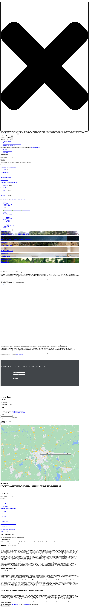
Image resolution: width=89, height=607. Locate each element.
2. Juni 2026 (3, 169)
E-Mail (2, 418)
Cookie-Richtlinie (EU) (8, 205)
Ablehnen (8, 147)
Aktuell (2, 231)
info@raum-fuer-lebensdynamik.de (18, 412)
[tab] (41, 503)
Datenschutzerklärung (7, 151)
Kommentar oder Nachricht (7, 421)
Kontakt (4, 202)
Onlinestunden (9, 214)
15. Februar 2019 (4, 531)
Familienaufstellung (10, 225)
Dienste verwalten (7, 142)
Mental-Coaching (9, 221)
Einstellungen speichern (26, 147)
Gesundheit (8, 220)
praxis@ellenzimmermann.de (18, 411)
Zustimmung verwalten (5, 605)
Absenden (3, 422)
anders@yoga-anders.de (19, 409)
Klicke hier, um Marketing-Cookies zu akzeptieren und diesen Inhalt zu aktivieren (55, 453)
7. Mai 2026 (3, 174)
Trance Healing (9, 222)
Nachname (15, 417)
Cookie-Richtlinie (6, 149)
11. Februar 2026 (4, 180)
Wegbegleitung (6, 219)
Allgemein (6, 231)
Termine (5, 213)
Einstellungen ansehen (16, 147)
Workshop (6, 236)
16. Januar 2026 (4, 195)
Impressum (5, 152)
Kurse (7, 215)
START (4, 212)
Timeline (7, 224)
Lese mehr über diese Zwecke (9, 145)
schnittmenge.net (26, 604)
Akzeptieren (3, 147)
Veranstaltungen (9, 218)
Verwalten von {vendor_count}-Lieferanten (12, 144)
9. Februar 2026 (4, 190)
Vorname (14, 415)
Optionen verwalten (7, 141)
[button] (44, 66)
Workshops (8, 217)
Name (2, 414)
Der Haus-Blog (6, 226)
